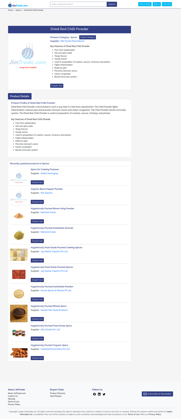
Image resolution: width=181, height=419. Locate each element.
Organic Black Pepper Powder (47, 189)
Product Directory (57, 393)
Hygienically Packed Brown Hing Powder (52, 208)
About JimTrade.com (17, 393)
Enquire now (56, 86)
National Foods (48, 212)
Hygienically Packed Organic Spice (49, 345)
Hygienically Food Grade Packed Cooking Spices (56, 247)
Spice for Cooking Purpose (45, 169)
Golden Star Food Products (54, 310)
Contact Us (13, 396)
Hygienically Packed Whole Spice (49, 306)
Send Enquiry (56, 396)
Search (111, 4)
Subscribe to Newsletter (159, 394)
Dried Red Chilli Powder (33, 10)
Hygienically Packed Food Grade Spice (51, 325)
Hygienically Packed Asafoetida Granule (52, 228)
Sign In (157, 4)
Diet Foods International (72, 41)
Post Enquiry (144, 4)
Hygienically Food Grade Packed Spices (52, 267)
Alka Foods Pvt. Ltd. (50, 329)
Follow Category (87, 37)
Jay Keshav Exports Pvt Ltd (54, 251)
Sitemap (11, 399)
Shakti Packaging (49, 173)
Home (10, 10)
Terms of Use (133, 414)
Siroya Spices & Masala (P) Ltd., (56, 290)
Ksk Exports (46, 193)
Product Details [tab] (19, 96)
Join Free (167, 4)
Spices (18, 10)
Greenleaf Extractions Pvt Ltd (55, 349)
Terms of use (13, 402)
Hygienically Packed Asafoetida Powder (52, 286)
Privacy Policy (14, 404)
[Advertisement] (90, 18)
